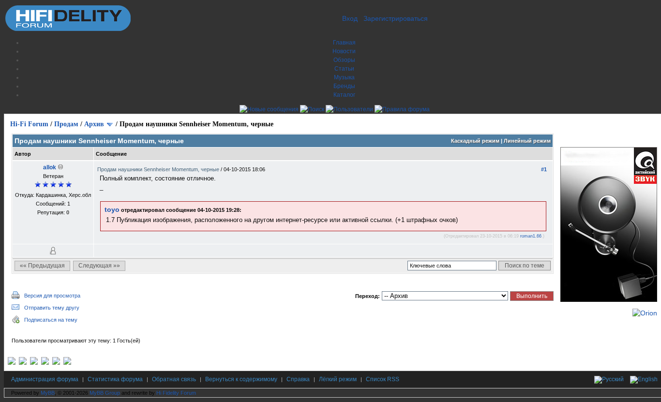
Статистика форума (115, 379)
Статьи (344, 68)
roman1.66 (530, 236)
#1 (544, 169)
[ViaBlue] (34, 362)
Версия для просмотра (52, 295)
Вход (350, 18)
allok (49, 167)
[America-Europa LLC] (23, 362)
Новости (344, 51)
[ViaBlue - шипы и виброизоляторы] (56, 362)
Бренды (344, 86)
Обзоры (344, 60)
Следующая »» (99, 265)
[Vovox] (67, 362)
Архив (94, 124)
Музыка (344, 77)
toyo (112, 209)
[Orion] (644, 313)
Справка (298, 379)
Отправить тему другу (51, 308)
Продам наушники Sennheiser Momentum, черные (159, 169)
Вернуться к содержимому (241, 379)
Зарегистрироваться (395, 18)
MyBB (48, 393)
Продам (66, 124)
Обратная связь (174, 379)
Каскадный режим (475, 141)
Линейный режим (527, 141)
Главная (344, 42)
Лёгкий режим (338, 379)
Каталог (344, 94)
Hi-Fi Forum (29, 124)
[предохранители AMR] (11, 362)
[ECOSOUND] (45, 362)
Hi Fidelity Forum (176, 393)
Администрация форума (44, 379)
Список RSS (382, 379)
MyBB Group (105, 393)
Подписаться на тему (50, 320)
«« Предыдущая (42, 265)
